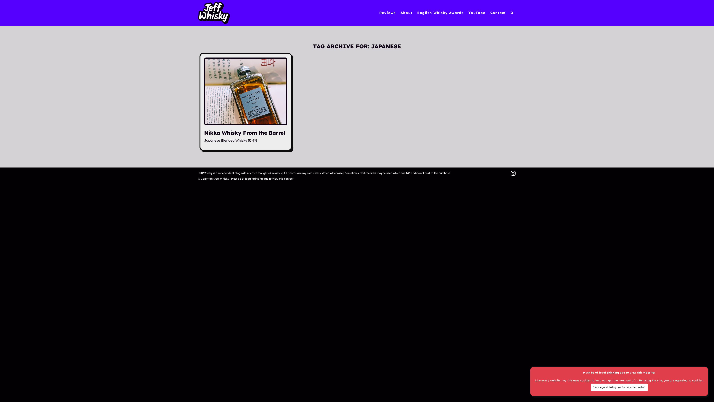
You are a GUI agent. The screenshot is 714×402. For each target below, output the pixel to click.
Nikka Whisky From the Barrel (244, 133)
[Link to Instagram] (513, 173)
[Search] (512, 13)
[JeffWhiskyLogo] (214, 13)
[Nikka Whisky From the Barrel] (245, 91)
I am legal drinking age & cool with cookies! (619, 387)
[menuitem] (387, 13)
